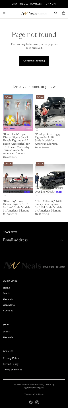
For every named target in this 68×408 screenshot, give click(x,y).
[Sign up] (61, 240)
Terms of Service (12, 370)
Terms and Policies (34, 395)
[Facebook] (31, 402)
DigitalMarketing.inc (34, 388)
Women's (8, 299)
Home (6, 288)
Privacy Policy (11, 358)
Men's (6, 293)
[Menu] (4, 13)
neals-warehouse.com (32, 385)
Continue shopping (34, 61)
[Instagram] (37, 402)
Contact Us (9, 305)
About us (8, 310)
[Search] (56, 13)
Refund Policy (10, 364)
